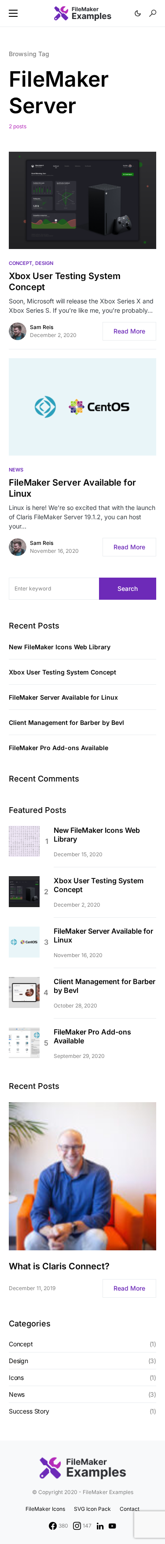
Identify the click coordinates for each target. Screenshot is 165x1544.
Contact (129, 1509)
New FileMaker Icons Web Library (59, 647)
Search (127, 588)
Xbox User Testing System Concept (65, 281)
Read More (129, 331)
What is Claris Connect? (59, 1266)
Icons (16, 1377)
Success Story (29, 1411)
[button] (13, 13)
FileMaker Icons (45, 1509)
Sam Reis (41, 327)
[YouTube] (112, 1526)
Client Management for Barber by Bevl (66, 722)
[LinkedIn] (100, 1526)
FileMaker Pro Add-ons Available (58, 747)
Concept (20, 263)
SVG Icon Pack (92, 1509)
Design (44, 263)
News (16, 470)
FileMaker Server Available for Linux (72, 488)
